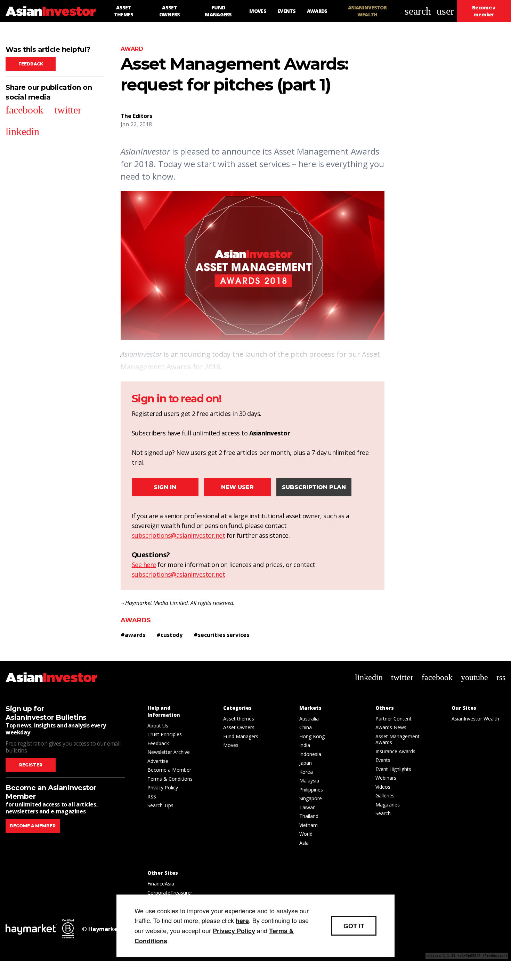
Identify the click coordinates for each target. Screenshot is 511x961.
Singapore (310, 798)
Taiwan (307, 807)
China (305, 727)
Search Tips (160, 805)
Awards (136, 620)
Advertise (157, 761)
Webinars (385, 777)
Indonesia (310, 754)
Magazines (387, 804)
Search (383, 813)
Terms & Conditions (170, 778)
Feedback (30, 63)
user (445, 11)
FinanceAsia (160, 883)
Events (382, 760)
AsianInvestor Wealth (475, 718)
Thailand (308, 816)
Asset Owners (238, 727)
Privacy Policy (162, 787)
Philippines (311, 789)
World (306, 833)
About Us (157, 725)
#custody (169, 635)
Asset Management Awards (397, 739)
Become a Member (169, 769)
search (418, 11)
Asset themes (238, 718)
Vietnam (308, 825)
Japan (305, 762)
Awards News (390, 727)
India (304, 745)
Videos (382, 786)
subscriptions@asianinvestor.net (178, 535)
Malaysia (309, 780)
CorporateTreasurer (169, 892)
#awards (133, 635)
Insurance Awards (395, 751)
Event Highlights (393, 769)
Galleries (385, 795)
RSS (151, 796)
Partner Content (393, 718)
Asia (304, 843)
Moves (230, 745)
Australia (309, 718)
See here (144, 564)
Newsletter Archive (168, 752)
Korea (306, 772)
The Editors (136, 116)
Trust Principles (164, 734)
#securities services (221, 635)
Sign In (165, 487)
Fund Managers (240, 736)
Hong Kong (312, 736)
